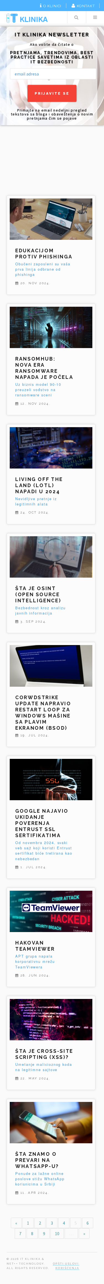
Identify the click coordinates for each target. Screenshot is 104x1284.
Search (76, 17)
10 (57, 1233)
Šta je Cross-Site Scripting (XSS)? (44, 1054)
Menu (95, 17)
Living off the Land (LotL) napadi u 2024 (39, 485)
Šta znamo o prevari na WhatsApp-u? (37, 1160)
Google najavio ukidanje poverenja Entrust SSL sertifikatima (42, 823)
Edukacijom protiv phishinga (43, 254)
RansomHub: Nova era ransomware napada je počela (44, 368)
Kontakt (86, 6)
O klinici (52, 6)
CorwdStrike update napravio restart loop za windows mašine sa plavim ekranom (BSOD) (43, 712)
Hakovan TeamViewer (35, 946)
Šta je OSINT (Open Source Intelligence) (38, 594)
